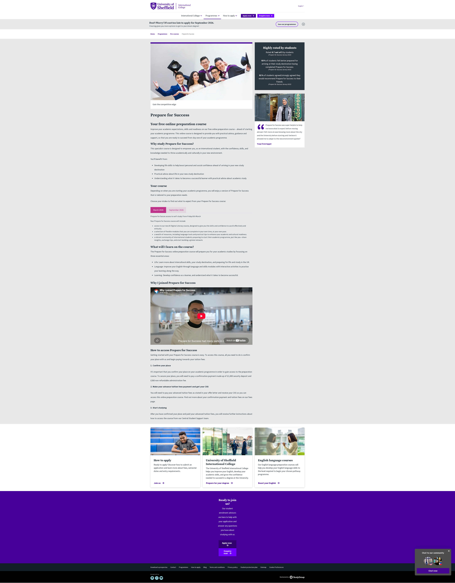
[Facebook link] (152, 578)
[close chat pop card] (448, 551)
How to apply (229, 15)
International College (190, 15)
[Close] (302, 23)
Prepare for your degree (217, 483)
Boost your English (267, 483)
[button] (433, 571)
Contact (173, 567)
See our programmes (287, 24)
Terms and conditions (217, 567)
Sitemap (263, 567)
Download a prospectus (158, 567)
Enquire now (264, 15)
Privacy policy (233, 567)
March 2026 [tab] (158, 210)
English (300, 6)
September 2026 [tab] (176, 210)
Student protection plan (249, 567)
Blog (205, 567)
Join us (157, 483)
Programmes (211, 15)
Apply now (247, 15)
